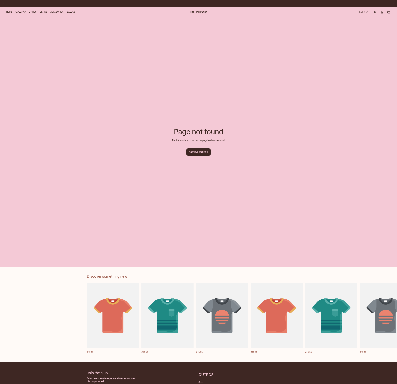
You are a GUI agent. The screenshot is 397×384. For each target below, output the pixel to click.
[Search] (375, 12)
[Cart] (388, 12)
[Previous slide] (3, 3)
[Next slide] (393, 3)
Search (201, 382)
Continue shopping (198, 152)
